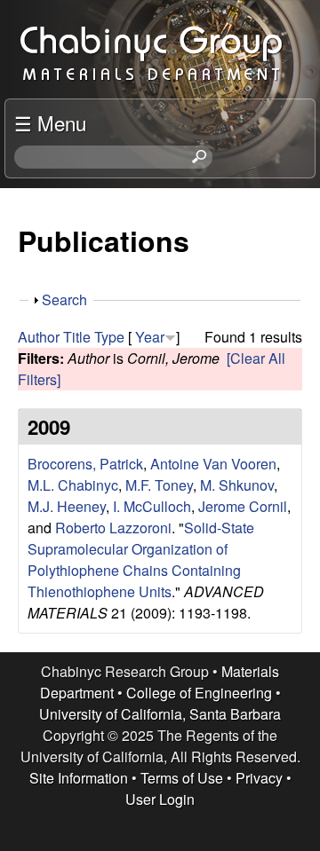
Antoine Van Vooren (213, 463)
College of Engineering (199, 692)
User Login (160, 799)
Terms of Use (181, 778)
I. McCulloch (152, 506)
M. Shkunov (237, 485)
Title (77, 337)
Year (149, 337)
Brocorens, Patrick (85, 463)
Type (109, 337)
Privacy (259, 778)
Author (39, 337)
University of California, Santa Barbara (160, 714)
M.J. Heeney (67, 506)
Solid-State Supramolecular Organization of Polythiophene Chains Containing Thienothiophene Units (141, 559)
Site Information (78, 778)
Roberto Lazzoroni (113, 527)
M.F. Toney (159, 485)
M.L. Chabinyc (73, 485)
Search (64, 299)
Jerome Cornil (242, 506)
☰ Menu (50, 122)
